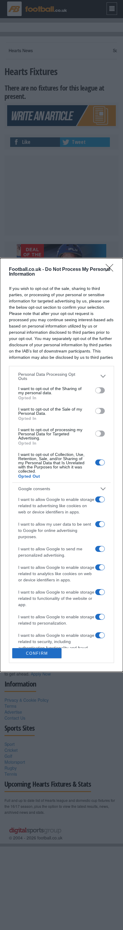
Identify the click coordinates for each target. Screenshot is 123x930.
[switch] (100, 390)
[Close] (111, 269)
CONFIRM (37, 653)
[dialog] (61, 465)
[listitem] (61, 376)
